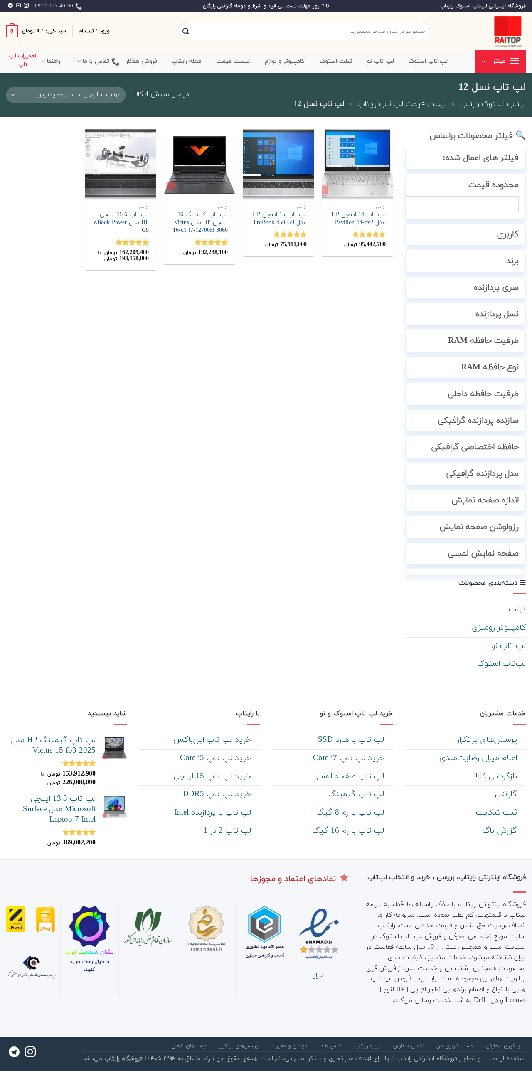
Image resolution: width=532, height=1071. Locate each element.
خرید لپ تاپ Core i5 (217, 758)
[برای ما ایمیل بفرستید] (18, 6)
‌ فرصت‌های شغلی (190, 1046)
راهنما (53, 61)
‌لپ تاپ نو (380, 61)
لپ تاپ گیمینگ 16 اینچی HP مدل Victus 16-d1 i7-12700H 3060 (200, 222)
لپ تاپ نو (508, 646)
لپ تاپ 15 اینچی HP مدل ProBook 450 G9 (280, 219)
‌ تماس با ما (332, 1046)
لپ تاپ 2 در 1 (228, 831)
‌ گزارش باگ (501, 831)
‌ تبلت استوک (337, 61)
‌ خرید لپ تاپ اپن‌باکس (213, 740)
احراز (319, 975)
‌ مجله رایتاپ (188, 61)
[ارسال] (186, 32)
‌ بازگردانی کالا (497, 776)
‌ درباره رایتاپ (369, 1046)
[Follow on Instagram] (26, 6)
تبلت (517, 609)
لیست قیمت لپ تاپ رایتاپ (402, 103)
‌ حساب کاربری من (456, 1046)
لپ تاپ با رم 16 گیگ (349, 831)
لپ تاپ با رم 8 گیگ (351, 812)
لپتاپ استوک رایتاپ (493, 103)
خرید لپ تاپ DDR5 (218, 794)
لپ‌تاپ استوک (501, 664)
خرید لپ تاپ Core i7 (350, 758)
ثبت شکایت (498, 812)
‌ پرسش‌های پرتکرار (488, 740)
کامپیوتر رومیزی (499, 627)
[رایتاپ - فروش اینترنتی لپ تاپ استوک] (484, 31)
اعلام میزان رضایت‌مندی (479, 758)
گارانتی (507, 794)
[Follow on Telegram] (10, 6)
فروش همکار (141, 61)
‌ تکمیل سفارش (409, 1046)
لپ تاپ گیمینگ (357, 794)
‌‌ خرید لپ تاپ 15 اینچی (214, 776)
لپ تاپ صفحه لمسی (349, 776)
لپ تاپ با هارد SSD (352, 740)
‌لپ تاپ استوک (428, 61)
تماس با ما (96, 61)
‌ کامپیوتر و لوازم (286, 61)
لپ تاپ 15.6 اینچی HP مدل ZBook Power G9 (121, 222)
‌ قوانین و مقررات (289, 1046)
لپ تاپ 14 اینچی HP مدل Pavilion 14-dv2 (359, 219)
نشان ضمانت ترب (89, 952)
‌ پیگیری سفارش (504, 1046)
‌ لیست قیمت (234, 61)
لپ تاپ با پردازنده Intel (214, 812)
